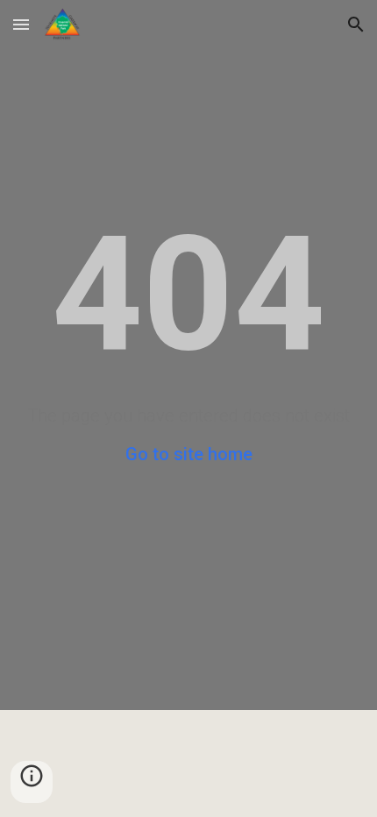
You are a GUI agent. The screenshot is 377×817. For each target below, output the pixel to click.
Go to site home (189, 454)
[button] (21, 24)
